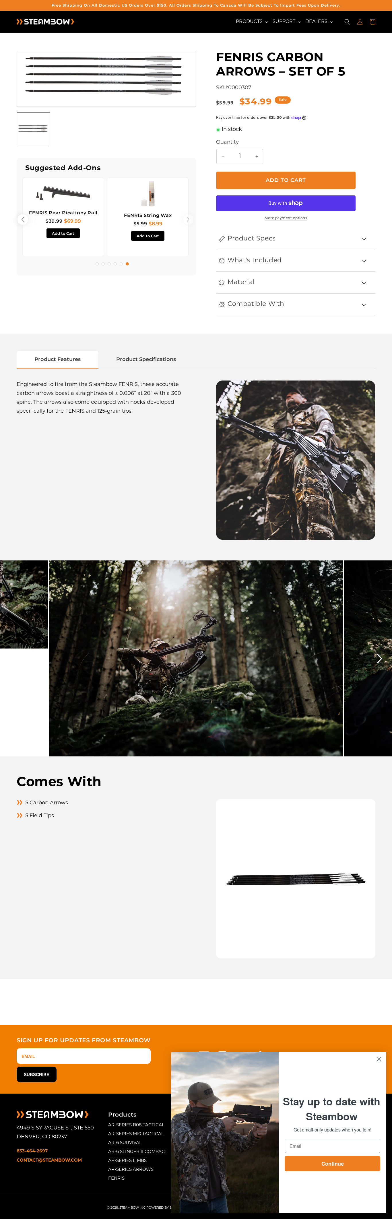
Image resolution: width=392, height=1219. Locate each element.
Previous (24, 219)
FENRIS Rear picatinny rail (63, 213)
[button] (252, 21)
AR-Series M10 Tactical (136, 1134)
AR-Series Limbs (127, 1161)
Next (342, 658)
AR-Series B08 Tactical (136, 1125)
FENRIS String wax (148, 215)
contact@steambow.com (49, 1160)
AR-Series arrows (131, 1170)
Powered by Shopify (165, 1208)
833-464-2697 (32, 1151)
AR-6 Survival (125, 1143)
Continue (332, 1163)
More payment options (286, 218)
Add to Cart (63, 233)
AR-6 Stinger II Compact (137, 1152)
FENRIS (116, 1179)
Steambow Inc (132, 1208)
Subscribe (36, 1074)
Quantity (227, 142)
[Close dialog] (379, 1059)
